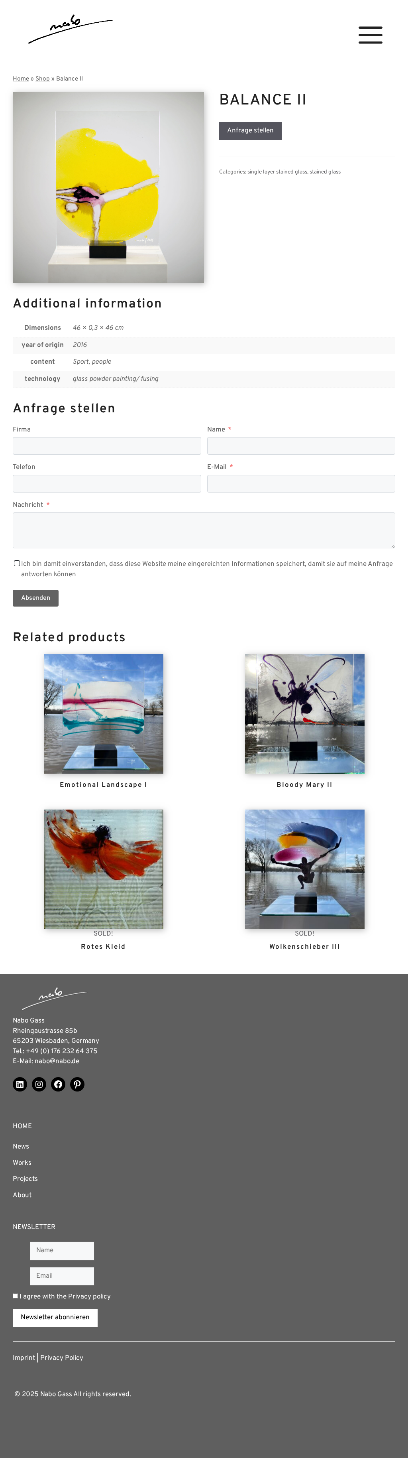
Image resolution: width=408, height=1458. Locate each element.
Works (22, 1163)
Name (216, 430)
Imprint (24, 1358)
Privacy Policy (61, 1358)
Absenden (35, 598)
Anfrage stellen (250, 130)
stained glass (325, 172)
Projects (25, 1179)
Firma (22, 430)
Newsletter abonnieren (55, 1317)
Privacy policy (89, 1296)
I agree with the (64, 1296)
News (21, 1147)
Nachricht (28, 505)
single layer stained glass (277, 172)
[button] (370, 35)
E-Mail (217, 467)
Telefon (24, 467)
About (22, 1195)
